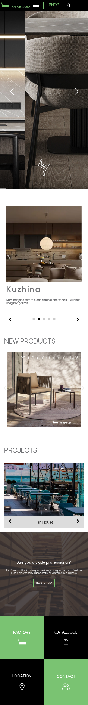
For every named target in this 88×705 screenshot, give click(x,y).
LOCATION (22, 676)
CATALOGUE (66, 633)
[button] (68, 5)
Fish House (44, 523)
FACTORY (22, 633)
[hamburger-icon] (36, 5)
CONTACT (66, 677)
